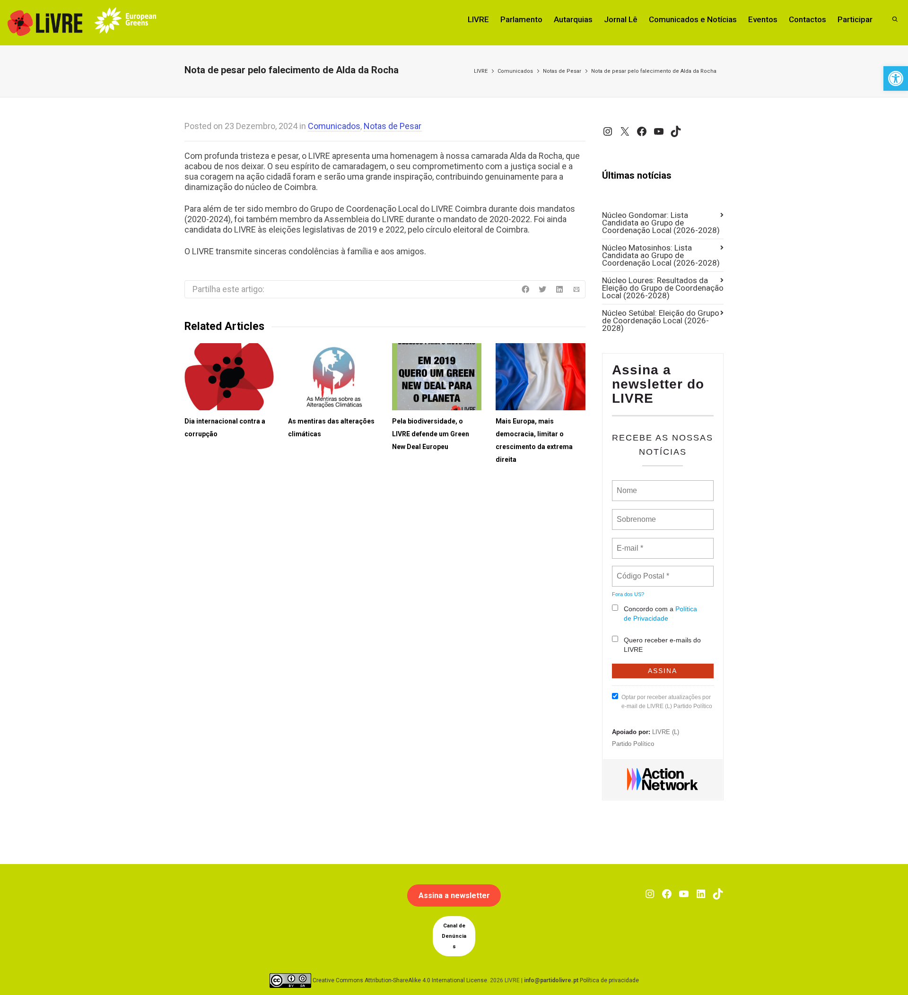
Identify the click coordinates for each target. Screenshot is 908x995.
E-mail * (629, 542)
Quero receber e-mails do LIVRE (662, 644)
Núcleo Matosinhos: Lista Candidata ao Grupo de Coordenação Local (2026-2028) (661, 255)
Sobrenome (636, 514)
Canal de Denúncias (454, 936)
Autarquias (573, 19)
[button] (895, 78)
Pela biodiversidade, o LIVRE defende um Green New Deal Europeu (430, 433)
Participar (855, 19)
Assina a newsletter (454, 895)
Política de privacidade (609, 980)
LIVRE (478, 19)
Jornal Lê (620, 19)
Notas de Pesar (562, 71)
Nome (626, 485)
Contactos (807, 19)
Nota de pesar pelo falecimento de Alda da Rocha (653, 71)
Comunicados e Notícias (693, 19)
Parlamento (521, 19)
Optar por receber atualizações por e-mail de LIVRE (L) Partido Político (666, 701)
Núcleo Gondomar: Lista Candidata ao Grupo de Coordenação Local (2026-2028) (661, 222)
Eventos (762, 19)
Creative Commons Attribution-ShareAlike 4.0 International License (400, 980)
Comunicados (515, 71)
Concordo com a (660, 613)
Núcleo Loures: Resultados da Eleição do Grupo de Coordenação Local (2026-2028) (663, 288)
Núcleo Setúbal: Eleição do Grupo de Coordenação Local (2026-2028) (660, 320)
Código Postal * (643, 570)
